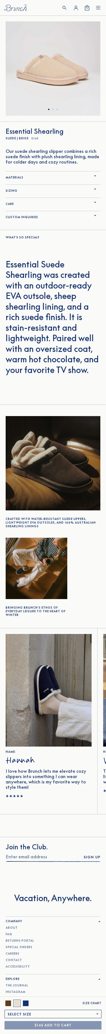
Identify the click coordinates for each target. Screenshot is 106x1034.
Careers (13, 953)
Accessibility (18, 966)
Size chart (92, 1003)
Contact (14, 960)
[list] (53, 68)
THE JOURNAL (17, 985)
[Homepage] (15, 7)
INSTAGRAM (15, 992)
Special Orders (19, 947)
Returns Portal (20, 941)
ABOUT (12, 928)
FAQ (9, 934)
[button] (64, 8)
